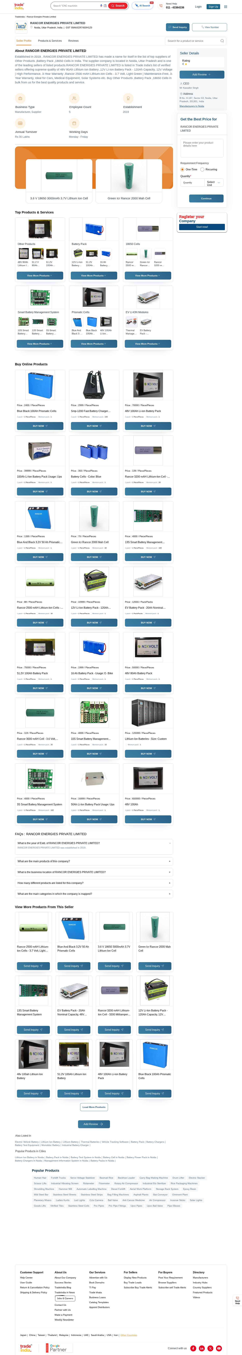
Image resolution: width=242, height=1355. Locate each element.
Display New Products (135, 1277)
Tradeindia (20, 17)
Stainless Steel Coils (78, 1205)
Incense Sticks (177, 1200)
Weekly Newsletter (64, 1319)
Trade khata (95, 1292)
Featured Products (202, 1292)
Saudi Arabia (97, 1335)
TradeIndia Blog (63, 1287)
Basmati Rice (106, 1177)
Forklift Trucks (58, 1177)
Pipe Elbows (173, 1205)
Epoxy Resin (189, 1189)
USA (109, 1335)
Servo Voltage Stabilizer (82, 1177)
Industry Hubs (200, 1282)
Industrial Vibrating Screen (65, 1183)
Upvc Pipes (136, 1205)
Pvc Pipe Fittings (117, 1205)
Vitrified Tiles (57, 1205)
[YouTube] (219, 1348)
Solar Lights (196, 1200)
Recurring (211, 169)
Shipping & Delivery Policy (33, 1292)
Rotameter (88, 1183)
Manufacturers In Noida (192, 106)
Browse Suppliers (167, 1282)
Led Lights (79, 1200)
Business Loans (97, 1297)
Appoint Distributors (99, 1307)
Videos (196, 1297)
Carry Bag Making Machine (154, 1177)
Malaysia (63, 1335)
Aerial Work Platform (140, 1189)
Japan (23, 1335)
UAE (86, 1335)
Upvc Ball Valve (155, 1205)
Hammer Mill (65, 1189)
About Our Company (65, 1277)
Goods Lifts (40, 1205)
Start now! (202, 227)
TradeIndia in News (65, 1292)
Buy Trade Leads (133, 1282)
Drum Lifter (178, 1177)
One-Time (191, 169)
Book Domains (96, 1282)
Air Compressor (157, 1200)
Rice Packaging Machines (184, 1183)
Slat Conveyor (160, 1194)
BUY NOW (38, 426)
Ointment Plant (180, 1194)
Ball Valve (113, 1200)
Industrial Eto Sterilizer (154, 1183)
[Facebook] (193, 1348)
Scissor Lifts (40, 1183)
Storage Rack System (167, 1189)
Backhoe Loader (126, 1177)
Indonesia (76, 1335)
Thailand (52, 1335)
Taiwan (41, 1335)
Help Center (26, 1277)
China (32, 1335)
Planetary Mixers (42, 1200)
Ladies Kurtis (62, 1200)
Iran (116, 1335)
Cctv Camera (96, 1200)
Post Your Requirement (170, 1277)
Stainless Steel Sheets (64, 1194)
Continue (206, 198)
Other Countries (129, 1335)
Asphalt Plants (141, 1194)
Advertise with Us (98, 1277)
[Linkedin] (202, 1348)
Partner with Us (63, 1310)
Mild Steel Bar (41, 1194)
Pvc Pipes (99, 1205)
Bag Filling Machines (118, 1194)
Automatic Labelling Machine (92, 1189)
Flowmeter (104, 1183)
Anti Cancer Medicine (133, 1200)
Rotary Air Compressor (126, 1183)
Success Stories (63, 1282)
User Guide (26, 1282)
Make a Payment (63, 1314)
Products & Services (50, 40)
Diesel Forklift (118, 1189)
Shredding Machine (44, 1189)
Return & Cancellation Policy (35, 1287)
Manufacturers (200, 1277)
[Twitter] (210, 1348)
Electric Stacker (197, 1177)
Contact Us (60, 1305)
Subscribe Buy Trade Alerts (138, 1287)
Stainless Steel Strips (92, 1194)
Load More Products (94, 1107)
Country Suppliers (202, 1287)
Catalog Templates (99, 1302)
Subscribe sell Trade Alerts (172, 1287)
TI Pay (92, 1287)
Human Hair (40, 1177)
